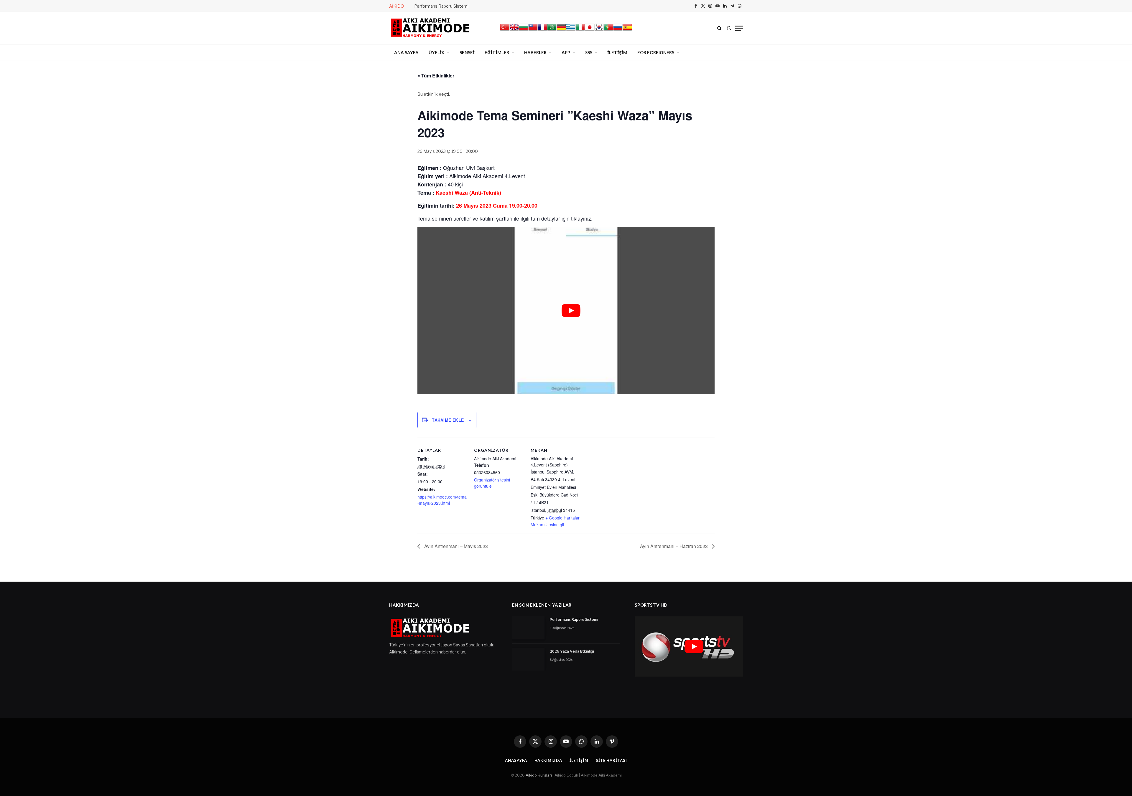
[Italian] (580, 30)
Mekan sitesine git (547, 524)
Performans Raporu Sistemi (441, 6)
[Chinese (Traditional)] (533, 30)
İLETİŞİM (617, 52)
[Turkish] (504, 30)
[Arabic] (552, 30)
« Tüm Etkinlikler (435, 75)
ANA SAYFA (406, 52)
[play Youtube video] (571, 310)
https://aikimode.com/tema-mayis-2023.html (442, 500)
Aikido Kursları (539, 775)
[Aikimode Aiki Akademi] (430, 28)
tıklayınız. (582, 218)
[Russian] (618, 30)
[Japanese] (589, 30)
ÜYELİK (437, 52)
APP (566, 52)
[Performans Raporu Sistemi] (528, 627)
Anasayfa (516, 760)
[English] (514, 30)
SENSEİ (467, 52)
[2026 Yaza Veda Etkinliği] (528, 659)
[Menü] (739, 28)
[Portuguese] (608, 30)
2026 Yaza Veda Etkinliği (572, 652)
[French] (542, 30)
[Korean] (599, 30)
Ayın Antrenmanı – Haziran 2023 (674, 546)
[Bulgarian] (523, 30)
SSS (588, 52)
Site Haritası (611, 760)
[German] (561, 30)
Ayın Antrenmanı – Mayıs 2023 (455, 546)
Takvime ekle (448, 420)
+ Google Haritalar (562, 518)
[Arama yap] (719, 28)
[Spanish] (627, 30)
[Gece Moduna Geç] (729, 28)
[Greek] (570, 30)
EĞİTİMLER (497, 52)
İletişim (579, 760)
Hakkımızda (548, 760)
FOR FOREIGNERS (655, 52)
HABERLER (535, 52)
